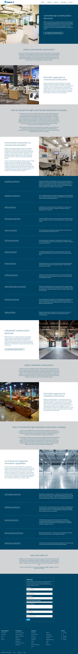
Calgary (51, 567)
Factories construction (11, 520)
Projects (50, 2)
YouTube (64, 637)
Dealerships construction (12, 507)
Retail (47, 641)
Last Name (28, 591)
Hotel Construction (10, 263)
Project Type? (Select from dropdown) (33, 600)
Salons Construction (11, 230)
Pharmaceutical (49, 636)
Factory (32, 643)
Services (56, 2)
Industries (63, 2)
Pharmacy (48, 637)
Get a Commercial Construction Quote (53, 33)
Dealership (33, 639)
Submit (28, 619)
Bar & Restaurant (34, 634)
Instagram (65, 636)
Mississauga (41, 567)
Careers (2, 636)
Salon (47, 643)
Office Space (48, 634)
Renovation (18, 644)
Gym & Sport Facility (35, 644)
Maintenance (18, 641)
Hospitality (33, 632)
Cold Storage (33, 637)
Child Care (33, 636)
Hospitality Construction (12, 181)
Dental (32, 641)
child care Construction (12, 240)
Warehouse (48, 644)
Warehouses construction (12, 543)
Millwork (17, 637)
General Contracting (20, 632)
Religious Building (10, 312)
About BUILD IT (5, 631)
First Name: (28, 587)
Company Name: (29, 596)
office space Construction (12, 218)
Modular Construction (20, 643)
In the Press (3, 634)
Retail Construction (10, 207)
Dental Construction (11, 252)
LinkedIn (64, 639)
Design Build (18, 639)
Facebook (65, 632)
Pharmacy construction (12, 299)
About (42, 2)
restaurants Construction (12, 195)
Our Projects (3, 632)
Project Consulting (19, 634)
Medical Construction (11, 275)
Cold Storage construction (13, 494)
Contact (70, 2)
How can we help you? (30, 603)
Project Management (20, 636)
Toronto (36, 567)
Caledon (47, 567)
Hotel (32, 646)
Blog (2, 637)
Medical (47, 632)
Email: (27, 609)
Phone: (27, 614)
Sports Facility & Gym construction (15, 286)
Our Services (19, 631)
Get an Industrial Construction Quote (14, 349)
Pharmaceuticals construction (14, 533)
